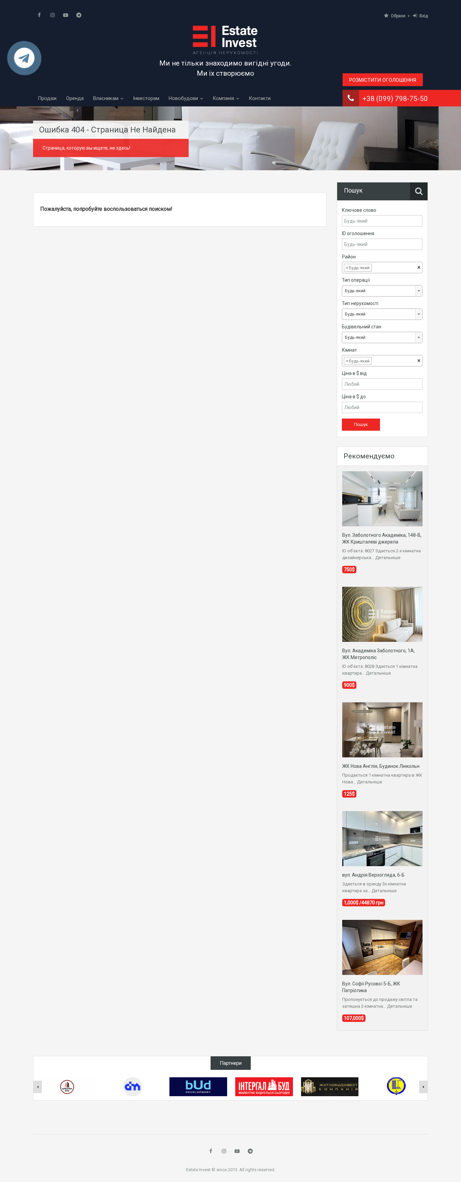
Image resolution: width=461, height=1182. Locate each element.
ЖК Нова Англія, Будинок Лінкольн (380, 766)
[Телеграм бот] (24, 61)
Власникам (105, 98)
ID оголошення (358, 233)
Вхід (423, 16)
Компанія (223, 98)
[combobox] (382, 267)
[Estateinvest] (225, 39)
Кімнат (349, 350)
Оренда (75, 98)
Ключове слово (359, 210)
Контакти (260, 98)
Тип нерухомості (360, 303)
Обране (398, 16)
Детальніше (387, 557)
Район (349, 256)
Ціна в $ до (354, 396)
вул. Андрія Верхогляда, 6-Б (373, 875)
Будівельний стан (361, 326)
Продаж (47, 98)
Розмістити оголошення (382, 80)
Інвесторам (146, 98)
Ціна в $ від (354, 373)
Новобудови (183, 98)
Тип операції (356, 280)
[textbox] (378, 268)
